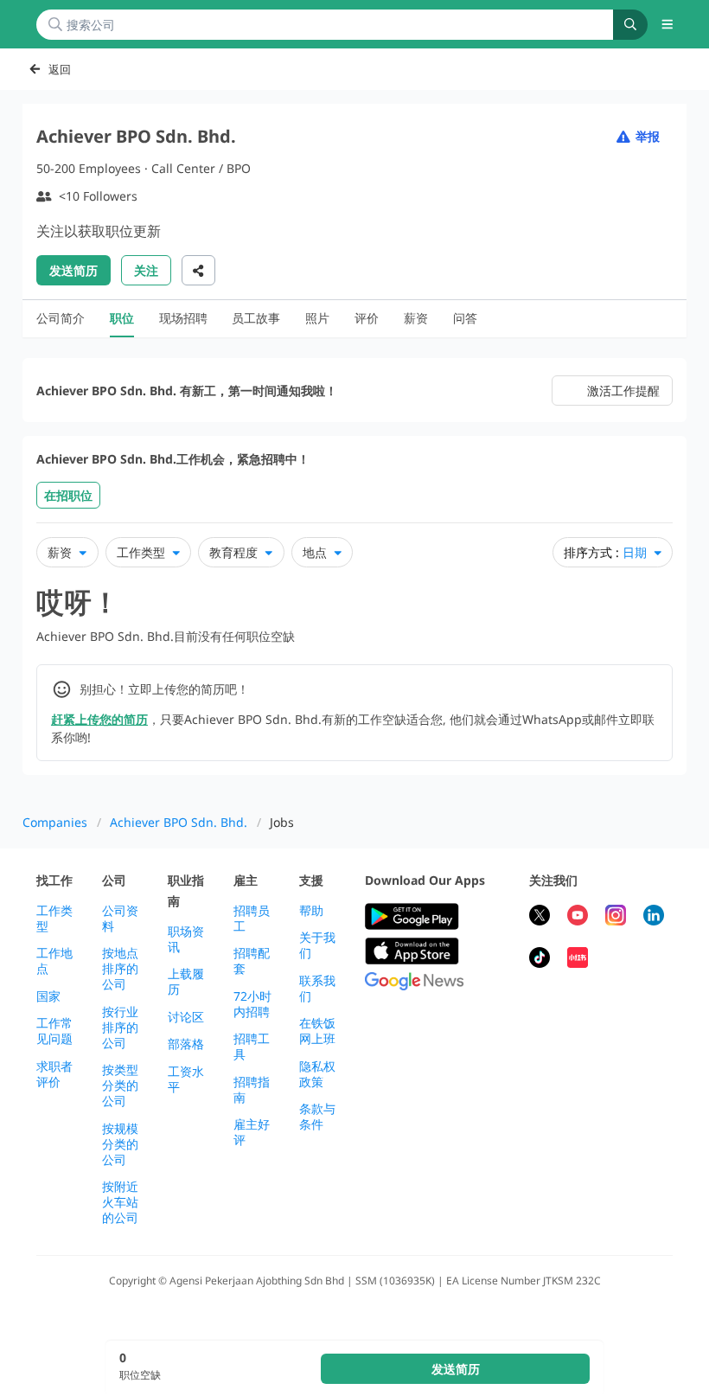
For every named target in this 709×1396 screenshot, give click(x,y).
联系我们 (317, 988)
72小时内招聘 (252, 1004)
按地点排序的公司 (120, 968)
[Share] (198, 270)
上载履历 (186, 981)
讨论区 (186, 1017)
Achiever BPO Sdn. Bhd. (178, 822)
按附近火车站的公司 (120, 1202)
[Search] (630, 25)
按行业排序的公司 (120, 1027)
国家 (48, 996)
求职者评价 (54, 1074)
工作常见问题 (54, 1031)
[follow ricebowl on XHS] (577, 959)
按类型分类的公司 (120, 1085)
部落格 (186, 1044)
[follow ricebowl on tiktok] (539, 959)
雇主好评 (251, 1132)
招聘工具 (251, 1046)
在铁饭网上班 (317, 1031)
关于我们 (317, 945)
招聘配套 (251, 961)
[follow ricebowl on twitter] (539, 917)
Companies (54, 822)
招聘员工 (251, 918)
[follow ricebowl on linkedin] (653, 917)
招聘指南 (251, 1089)
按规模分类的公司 (120, 1144)
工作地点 (54, 961)
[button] (667, 24)
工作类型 (54, 918)
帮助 (311, 911)
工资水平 (186, 1079)
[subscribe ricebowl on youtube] (577, 917)
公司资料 (120, 918)
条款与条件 (317, 1116)
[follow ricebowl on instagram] (615, 917)
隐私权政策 (317, 1074)
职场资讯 (186, 939)
